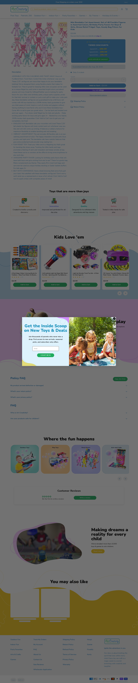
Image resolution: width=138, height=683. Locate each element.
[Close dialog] (114, 318)
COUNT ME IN (46, 355)
